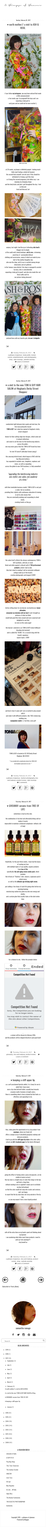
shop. (11, 359)
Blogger (26, 1520)
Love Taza (9, 1478)
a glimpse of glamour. (15, 355)
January (9, 1407)
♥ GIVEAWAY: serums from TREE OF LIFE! (23, 807)
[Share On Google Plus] (26, 367)
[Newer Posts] (5, 1282)
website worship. (29, 359)
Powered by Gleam (25, 1027)
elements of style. (11, 1454)
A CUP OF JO (10, 1458)
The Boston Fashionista (13, 1498)
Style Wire (9, 1494)
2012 (6, 1430)
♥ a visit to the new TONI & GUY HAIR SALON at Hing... (20, 1393)
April (8, 1378)
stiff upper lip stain (23, 1139)
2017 (6, 1358)
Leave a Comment (23, 361)
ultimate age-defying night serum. (27, 881)
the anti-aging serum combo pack (24, 871)
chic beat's (36, 247)
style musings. (18, 359)
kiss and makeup (19, 1054)
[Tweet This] (14, 367)
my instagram (17, 93)
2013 (6, 1425)
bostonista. (9, 1506)
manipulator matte (16, 721)
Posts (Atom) (15, 1286)
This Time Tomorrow (12, 1466)
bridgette (37, 338)
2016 (6, 1413)
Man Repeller (10, 1486)
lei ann (30, 338)
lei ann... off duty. (11, 1490)
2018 (6, 1354)
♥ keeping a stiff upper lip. (23, 1080)
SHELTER (9, 1474)
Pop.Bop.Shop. (10, 1462)
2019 (6, 1350)
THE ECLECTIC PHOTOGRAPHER (15, 1502)
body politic (27, 355)
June (8, 1369)
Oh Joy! (8, 1482)
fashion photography (28, 778)
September (10, 1361)
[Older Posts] (41, 1282)
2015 (6, 1417)
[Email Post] (7, 346)
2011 (6, 1434)
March (9, 1382)
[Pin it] (32, 367)
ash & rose (29, 252)
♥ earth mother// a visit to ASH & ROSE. (23, 26)
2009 (7, 1442)
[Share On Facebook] (20, 367)
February (9, 1386)
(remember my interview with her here (17, 613)
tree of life (24, 869)
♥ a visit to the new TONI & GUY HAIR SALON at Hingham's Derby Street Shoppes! (23, 388)
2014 (6, 1421)
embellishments (18, 357)
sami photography (30, 357)
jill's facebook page (19, 1142)
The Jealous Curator (12, 1470)
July (8, 1365)
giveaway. (9, 1054)
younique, (16, 1132)
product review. (21, 780)
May (8, 1373)
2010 (6, 1438)
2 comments (23, 782)
